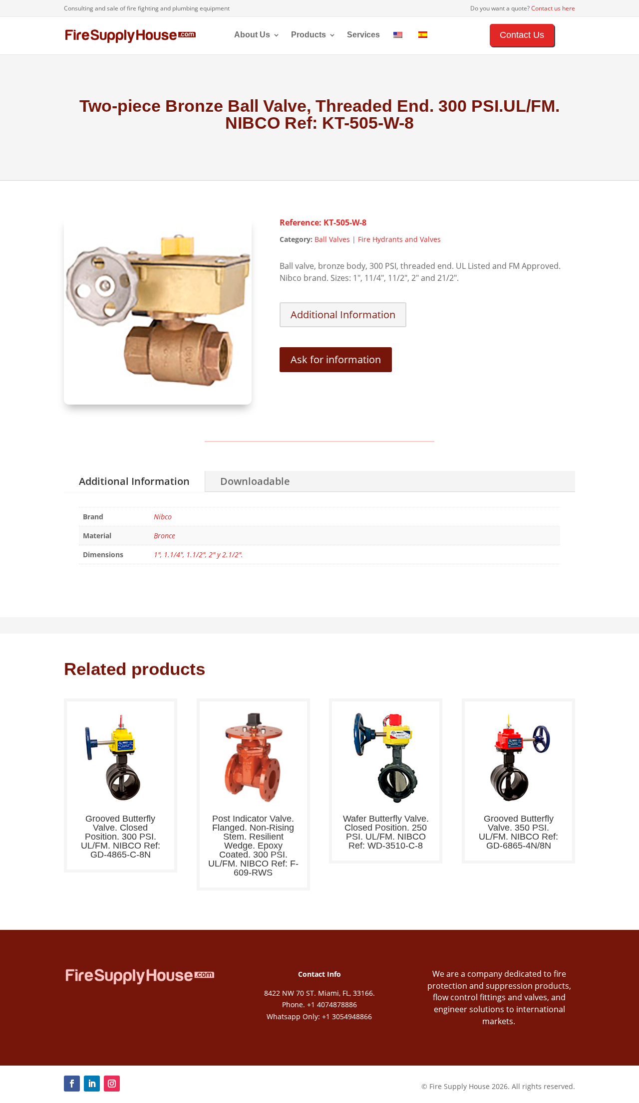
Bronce (164, 535)
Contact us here (553, 8)
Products (308, 35)
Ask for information (336, 359)
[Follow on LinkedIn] (92, 1084)
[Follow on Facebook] (72, 1084)
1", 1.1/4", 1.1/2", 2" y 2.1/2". (198, 554)
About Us (252, 35)
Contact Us (522, 35)
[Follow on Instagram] (112, 1084)
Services (363, 35)
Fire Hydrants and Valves (399, 239)
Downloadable (255, 481)
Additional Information (343, 314)
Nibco (163, 516)
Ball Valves (332, 239)
